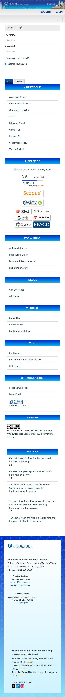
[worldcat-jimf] (23, 224)
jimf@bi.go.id (22, 603)
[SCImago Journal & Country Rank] (32, 169)
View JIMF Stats (17, 406)
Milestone (14, 366)
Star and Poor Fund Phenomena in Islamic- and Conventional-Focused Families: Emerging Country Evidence (31, 504)
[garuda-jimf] (42, 218)
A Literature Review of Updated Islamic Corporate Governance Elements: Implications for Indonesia (29, 488)
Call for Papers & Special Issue (25, 359)
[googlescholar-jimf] (23, 218)
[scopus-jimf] (32, 180)
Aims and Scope (17, 97)
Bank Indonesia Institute (34, 559)
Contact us (14, 130)
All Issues (14, 296)
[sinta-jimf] (32, 203)
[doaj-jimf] (23, 211)
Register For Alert (18, 268)
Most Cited (15, 394)
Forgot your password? (17, 58)
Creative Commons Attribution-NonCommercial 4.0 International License (30, 434)
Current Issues (16, 290)
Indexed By (15, 136)
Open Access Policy (19, 110)
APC (11, 117)
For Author (15, 318)
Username (10, 35)
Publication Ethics (18, 255)
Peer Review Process (20, 103)
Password (10, 46)
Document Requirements (22, 261)
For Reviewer (16, 324)
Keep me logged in (17, 64)
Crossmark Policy (18, 143)
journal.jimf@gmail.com (20, 585)
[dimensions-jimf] (41, 211)
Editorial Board (17, 123)
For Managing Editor (20, 331)
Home (10, 27)
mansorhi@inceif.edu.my (20, 582)
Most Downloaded (19, 388)
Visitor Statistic (17, 149)
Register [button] (19, 81)
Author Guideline (18, 248)
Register (46, 12)
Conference (15, 353)
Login (59, 12)
